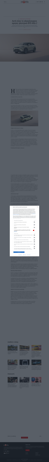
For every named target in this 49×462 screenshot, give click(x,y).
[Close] (37, 207)
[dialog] (24, 231)
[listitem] (24, 220)
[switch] (34, 222)
